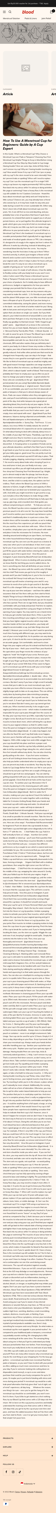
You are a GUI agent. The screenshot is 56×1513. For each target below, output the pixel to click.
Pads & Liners (31, 18)
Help (5, 1455)
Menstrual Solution (11, 18)
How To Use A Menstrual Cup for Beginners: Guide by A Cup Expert (27, 144)
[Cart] (51, 12)
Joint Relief (46, 18)
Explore (7, 1447)
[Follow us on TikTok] (19, 1471)
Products (8, 1438)
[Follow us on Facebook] (6, 1471)
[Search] (10, 12)
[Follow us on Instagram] (13, 1471)
